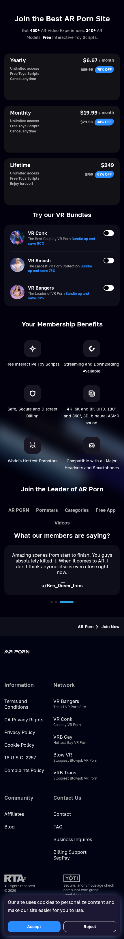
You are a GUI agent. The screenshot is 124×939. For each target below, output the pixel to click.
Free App (106, 510)
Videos (62, 523)
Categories (77, 510)
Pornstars (47, 510)
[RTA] (15, 878)
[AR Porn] (27, 651)
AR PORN (18, 510)
